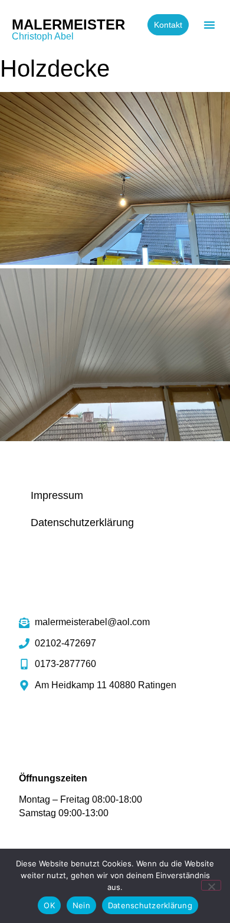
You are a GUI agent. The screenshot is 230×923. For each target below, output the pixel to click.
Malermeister (68, 24)
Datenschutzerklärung (82, 522)
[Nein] (211, 885)
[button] (209, 25)
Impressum (57, 495)
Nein (81, 905)
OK (49, 905)
